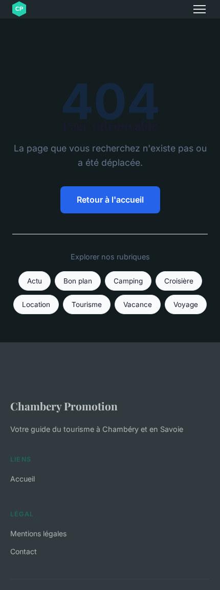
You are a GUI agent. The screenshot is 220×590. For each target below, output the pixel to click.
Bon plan (77, 281)
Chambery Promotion (64, 406)
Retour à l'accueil (110, 199)
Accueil (22, 478)
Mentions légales (38, 533)
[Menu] (199, 9)
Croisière (178, 281)
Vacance (137, 304)
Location (36, 304)
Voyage (185, 304)
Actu (34, 281)
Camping (128, 281)
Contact (23, 551)
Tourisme (87, 304)
